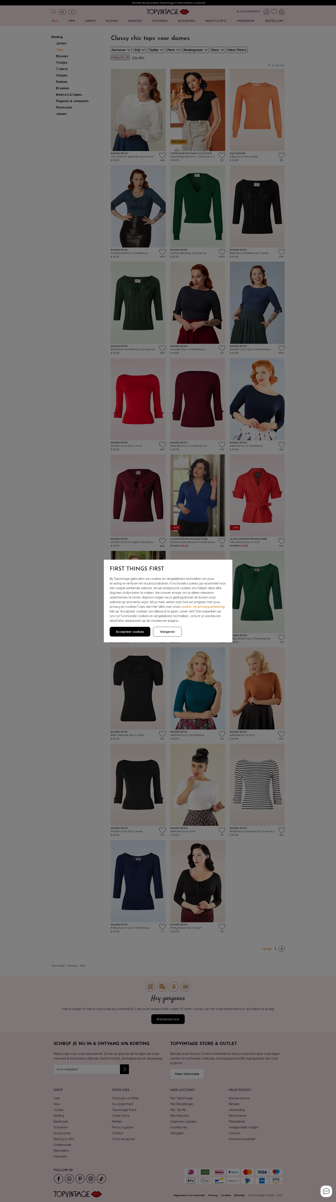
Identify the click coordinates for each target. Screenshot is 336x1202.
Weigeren (167, 632)
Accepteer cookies (130, 632)
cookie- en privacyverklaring (203, 607)
